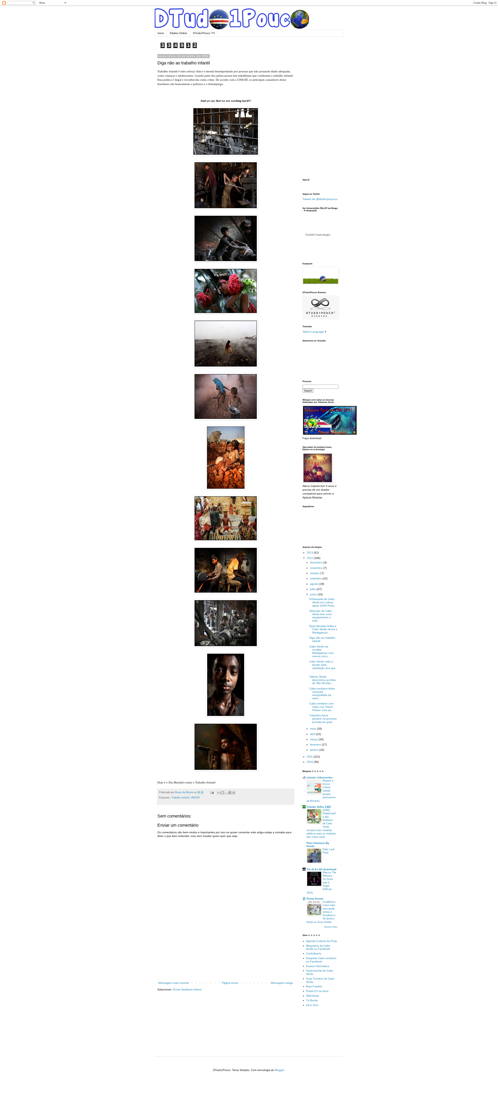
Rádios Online (178, 33)
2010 (310, 761)
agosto (314, 583)
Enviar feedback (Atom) (187, 989)
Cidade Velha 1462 (319, 806)
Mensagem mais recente (173, 982)
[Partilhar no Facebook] (230, 793)
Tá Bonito (312, 1000)
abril (313, 734)
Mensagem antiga (282, 982)
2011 (310, 756)
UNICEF (195, 797)
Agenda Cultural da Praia (321, 941)
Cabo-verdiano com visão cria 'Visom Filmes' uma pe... (321, 707)
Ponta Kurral (315, 898)
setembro (316, 578)
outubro (315, 573)
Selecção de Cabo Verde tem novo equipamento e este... (320, 615)
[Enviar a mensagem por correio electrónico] (212, 792)
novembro (316, 567)
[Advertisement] (225, 951)
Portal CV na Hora (317, 991)
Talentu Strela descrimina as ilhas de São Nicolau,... (322, 680)
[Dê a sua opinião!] (222, 793)
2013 (310, 552)
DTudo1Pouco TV (204, 33)
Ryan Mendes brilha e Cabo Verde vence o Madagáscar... (323, 629)
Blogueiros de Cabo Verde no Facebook (318, 947)
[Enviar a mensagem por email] (219, 793)
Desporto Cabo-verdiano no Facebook (321, 960)
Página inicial (230, 982)
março (314, 739)
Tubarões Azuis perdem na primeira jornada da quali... (323, 719)
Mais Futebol (314, 986)
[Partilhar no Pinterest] (234, 793)
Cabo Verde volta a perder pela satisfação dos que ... (322, 666)
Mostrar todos (331, 927)
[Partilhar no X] (226, 793)
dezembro (316, 562)
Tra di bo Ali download (321, 869)
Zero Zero (312, 1005)
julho (313, 589)
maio (313, 728)
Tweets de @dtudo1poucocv (320, 199)
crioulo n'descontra (319, 777)
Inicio (161, 33)
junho (314, 594)
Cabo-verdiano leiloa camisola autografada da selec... (322, 693)
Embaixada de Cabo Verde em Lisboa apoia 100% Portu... (323, 602)
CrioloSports (313, 953)
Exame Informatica (317, 966)
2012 (310, 558)
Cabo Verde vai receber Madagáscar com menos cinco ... (321, 651)
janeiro (314, 749)
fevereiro (316, 744)
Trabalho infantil (180, 797)
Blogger (279, 1070)
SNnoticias (312, 995)
